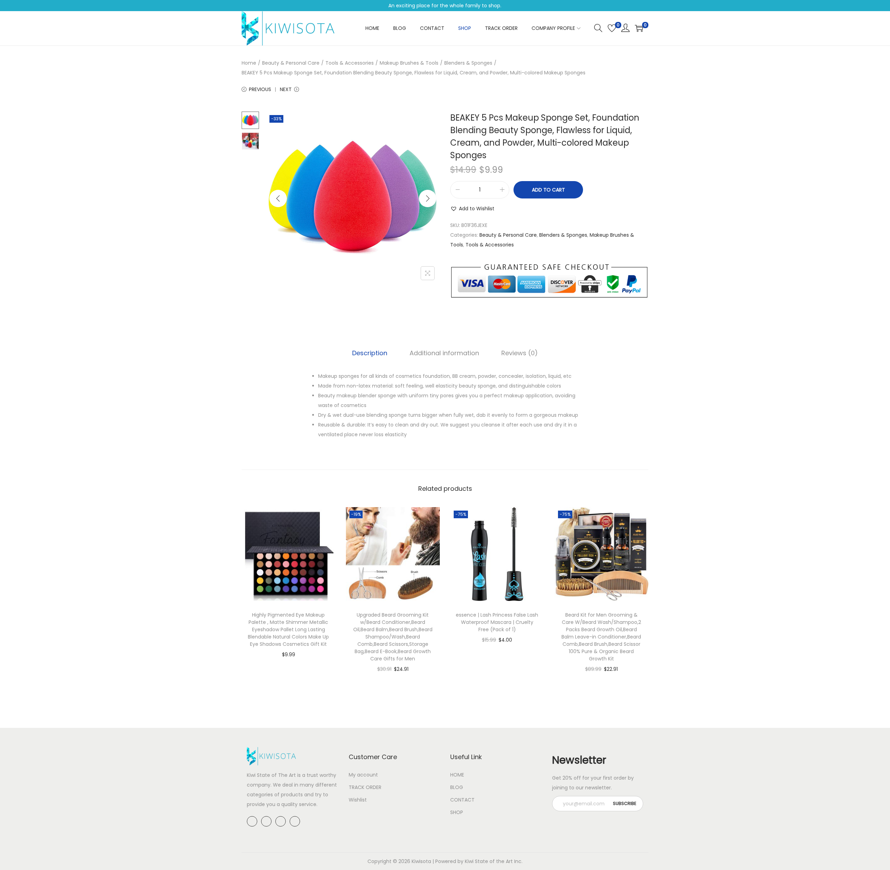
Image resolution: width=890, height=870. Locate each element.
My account (363, 774)
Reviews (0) (519, 353)
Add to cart (548, 189)
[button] (472, 208)
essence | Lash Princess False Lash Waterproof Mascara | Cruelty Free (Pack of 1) (497, 622)
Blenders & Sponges (468, 62)
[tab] (369, 353)
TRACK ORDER (365, 787)
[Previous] (278, 198)
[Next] (427, 198)
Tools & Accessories (349, 62)
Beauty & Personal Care (290, 62)
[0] (612, 28)
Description (369, 353)
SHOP (456, 812)
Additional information (444, 353)
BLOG (456, 787)
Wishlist (358, 799)
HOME (457, 774)
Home (249, 62)
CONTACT (462, 799)
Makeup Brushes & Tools (409, 62)
